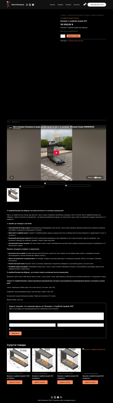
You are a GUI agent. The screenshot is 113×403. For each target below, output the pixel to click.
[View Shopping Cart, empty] (84, 4)
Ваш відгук (14, 311)
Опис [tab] (8, 122)
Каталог (52, 4)
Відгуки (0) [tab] (16, 122)
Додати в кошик (73, 36)
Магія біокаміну (17, 5)
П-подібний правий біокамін (74, 15)
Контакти (77, 4)
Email (59, 322)
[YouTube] (30, 5)
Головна (62, 15)
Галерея (60, 4)
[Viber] (61, 397)
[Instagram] (27, 5)
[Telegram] (33, 5)
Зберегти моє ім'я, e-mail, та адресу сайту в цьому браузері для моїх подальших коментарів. (37, 329)
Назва (11, 322)
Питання (68, 4)
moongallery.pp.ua (69, 400)
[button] (97, 5)
